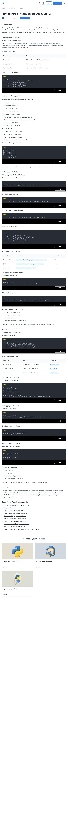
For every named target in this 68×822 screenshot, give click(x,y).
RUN (59, 90)
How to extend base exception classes (15, 521)
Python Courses (38, 538)
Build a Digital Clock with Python (14, 511)
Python (20, 8)
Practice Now (26, 18)
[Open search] (39, 3)
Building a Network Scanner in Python (15, 513)
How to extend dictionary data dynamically (16, 524)
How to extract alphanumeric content (15, 519)
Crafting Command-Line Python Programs (16, 505)
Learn (4, 8)
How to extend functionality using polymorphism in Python (21, 529)
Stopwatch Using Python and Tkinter (15, 516)
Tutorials (12, 8)
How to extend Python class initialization (16, 526)
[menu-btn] (64, 3)
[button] (43, 3)
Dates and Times (9, 508)
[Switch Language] (43, 3)
